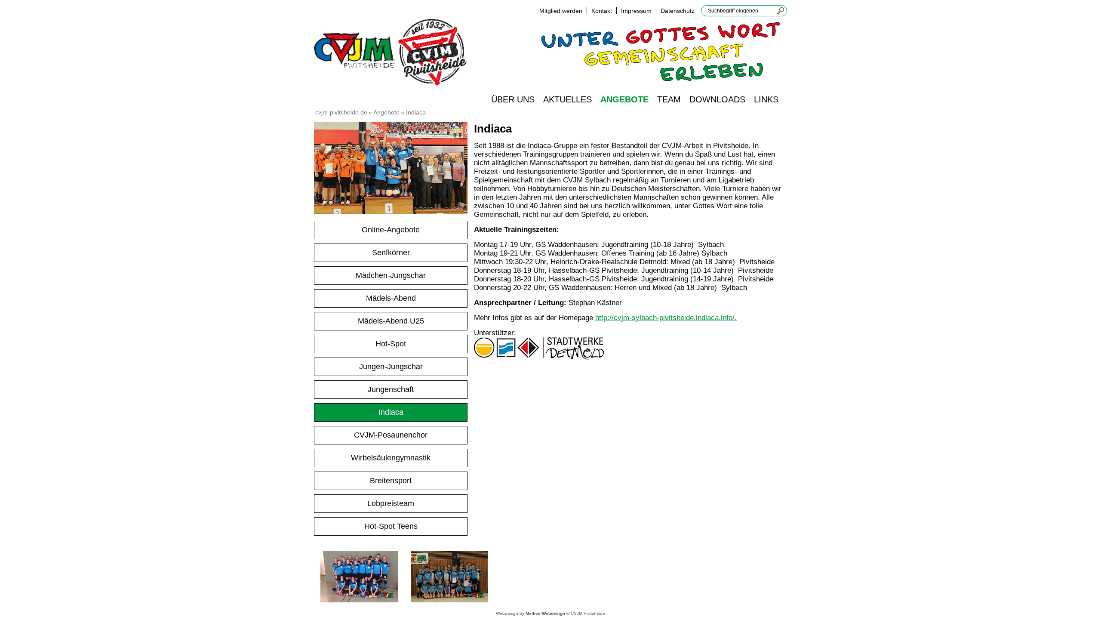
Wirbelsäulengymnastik (391, 457)
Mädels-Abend (391, 298)
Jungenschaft (391, 389)
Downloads (717, 99)
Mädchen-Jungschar (391, 275)
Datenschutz (678, 10)
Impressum (636, 10)
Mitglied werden (560, 10)
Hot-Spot (390, 343)
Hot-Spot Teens (391, 526)
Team (669, 99)
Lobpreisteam (390, 503)
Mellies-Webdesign (545, 613)
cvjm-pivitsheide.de (341, 112)
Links (766, 99)
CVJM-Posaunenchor (390, 435)
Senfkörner (391, 252)
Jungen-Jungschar (391, 366)
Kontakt (601, 10)
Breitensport (391, 480)
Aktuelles (567, 99)
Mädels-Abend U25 (391, 321)
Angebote (624, 99)
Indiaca (390, 412)
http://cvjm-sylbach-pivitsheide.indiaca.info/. (666, 318)
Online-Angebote (391, 229)
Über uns (513, 99)
